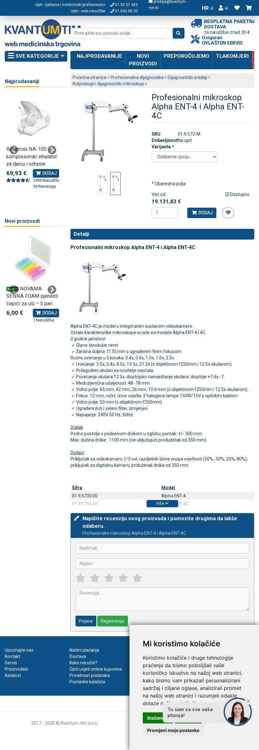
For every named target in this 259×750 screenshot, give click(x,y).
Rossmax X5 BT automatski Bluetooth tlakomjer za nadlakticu (31, 156)
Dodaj (205, 212)
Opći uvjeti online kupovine (95, 669)
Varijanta (162, 146)
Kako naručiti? (83, 662)
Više (160, 503)
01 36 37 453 (126, 5)
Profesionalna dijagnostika (137, 77)
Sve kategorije (36, 56)
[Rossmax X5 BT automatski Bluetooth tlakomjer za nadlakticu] (32, 119)
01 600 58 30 (126, 11)
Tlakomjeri (232, 56)
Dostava (77, 656)
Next (51, 150)
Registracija (112, 621)
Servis (11, 662)
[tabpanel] (33, 141)
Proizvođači (16, 669)
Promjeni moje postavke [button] (173, 730)
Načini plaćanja (84, 650)
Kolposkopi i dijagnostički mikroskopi (108, 83)
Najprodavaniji (22, 81)
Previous (13, 150)
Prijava (86, 621)
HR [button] (205, 8)
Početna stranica (89, 77)
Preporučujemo (186, 56)
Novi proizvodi (143, 60)
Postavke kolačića (87, 681)
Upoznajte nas (19, 650)
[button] (223, 8)
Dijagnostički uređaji (187, 77)
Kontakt (12, 656)
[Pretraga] (178, 33)
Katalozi (13, 675)
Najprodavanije (99, 56)
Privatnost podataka (89, 675)
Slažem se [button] (158, 718)
